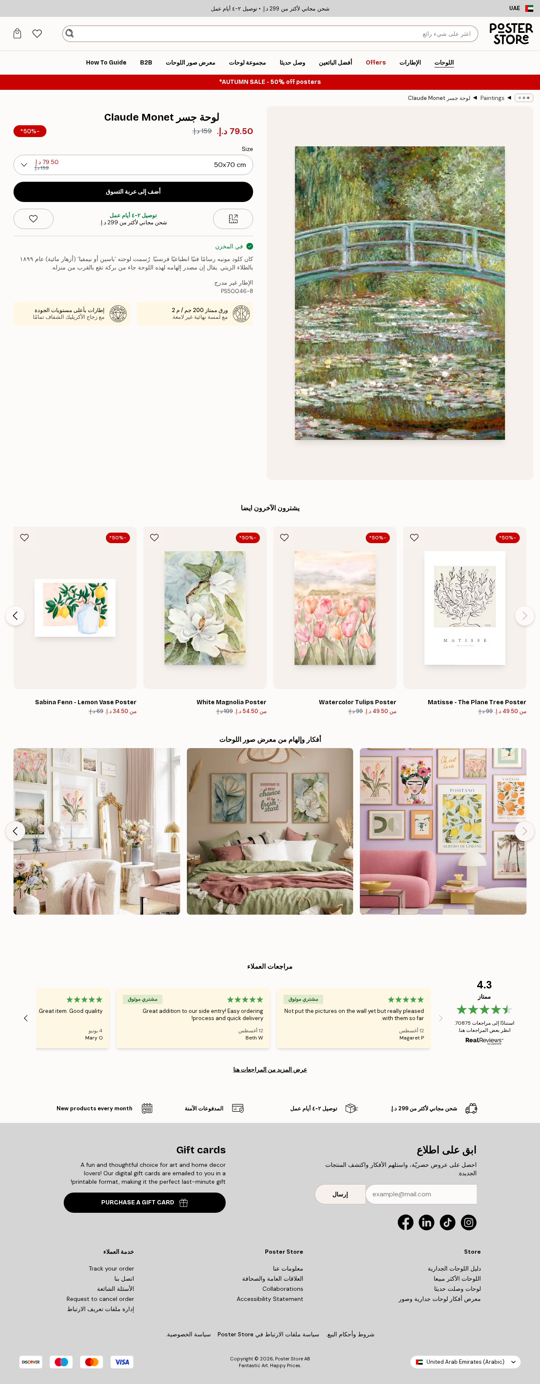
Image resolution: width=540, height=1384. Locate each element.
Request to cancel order (100, 1299)
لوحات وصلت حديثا (457, 1288)
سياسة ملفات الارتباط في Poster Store (268, 1334)
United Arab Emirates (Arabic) (466, 1361)
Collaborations (282, 1288)
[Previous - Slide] (525, 616)
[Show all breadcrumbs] (524, 98)
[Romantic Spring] (97, 831)
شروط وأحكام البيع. (350, 1334)
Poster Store (289, 1359)
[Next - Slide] (15, 616)
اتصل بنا (124, 1278)
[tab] (37, 34)
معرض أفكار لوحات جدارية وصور (440, 1299)
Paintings (493, 98)
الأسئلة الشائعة (115, 1288)
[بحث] (70, 33)
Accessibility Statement (270, 1299)
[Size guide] (233, 219)
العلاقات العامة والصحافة (272, 1278)
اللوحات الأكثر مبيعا (457, 1278)
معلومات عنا (288, 1268)
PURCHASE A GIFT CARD (137, 1202)
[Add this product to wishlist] (34, 219)
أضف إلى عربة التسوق (133, 191)
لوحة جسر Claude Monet (439, 98)
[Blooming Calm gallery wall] (270, 831)
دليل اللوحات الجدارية (454, 1268)
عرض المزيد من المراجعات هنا (270, 1069)
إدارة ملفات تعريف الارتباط (100, 1309)
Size (247, 149)
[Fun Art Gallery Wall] (443, 831)
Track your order (111, 1268)
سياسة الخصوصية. (188, 1334)
